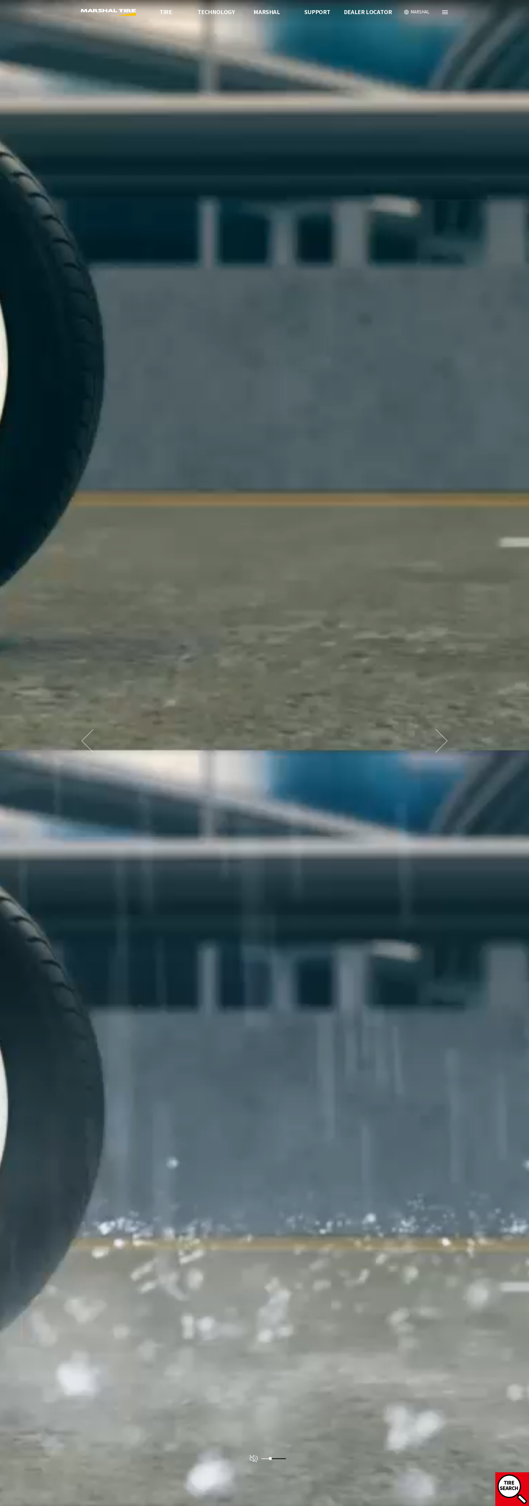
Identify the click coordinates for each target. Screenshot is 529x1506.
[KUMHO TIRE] (109, 12)
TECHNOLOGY (216, 12)
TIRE (165, 12)
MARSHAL (266, 12)
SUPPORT (317, 12)
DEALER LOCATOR (368, 12)
